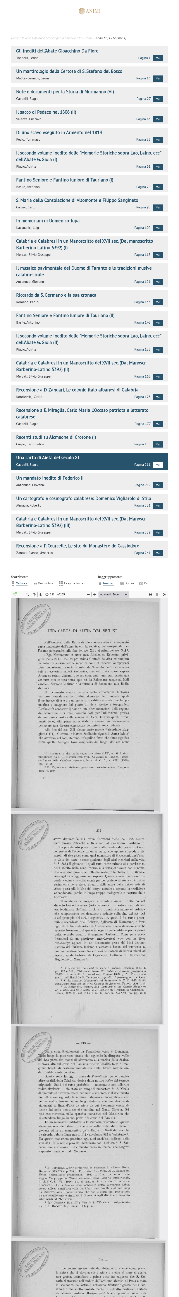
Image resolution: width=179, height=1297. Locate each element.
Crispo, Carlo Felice (30, 444)
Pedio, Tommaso (28, 139)
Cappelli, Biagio (27, 98)
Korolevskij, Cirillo (29, 396)
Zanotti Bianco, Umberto (34, 552)
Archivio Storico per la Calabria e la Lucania (63, 38)
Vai (158, 58)
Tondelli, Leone (27, 58)
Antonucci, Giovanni (30, 281)
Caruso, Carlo (26, 207)
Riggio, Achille (26, 166)
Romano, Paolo (27, 302)
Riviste (26, 38)
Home (15, 38)
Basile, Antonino (28, 187)
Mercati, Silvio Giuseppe (33, 254)
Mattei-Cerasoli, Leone (33, 78)
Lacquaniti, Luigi (28, 227)
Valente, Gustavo (28, 119)
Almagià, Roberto (28, 505)
